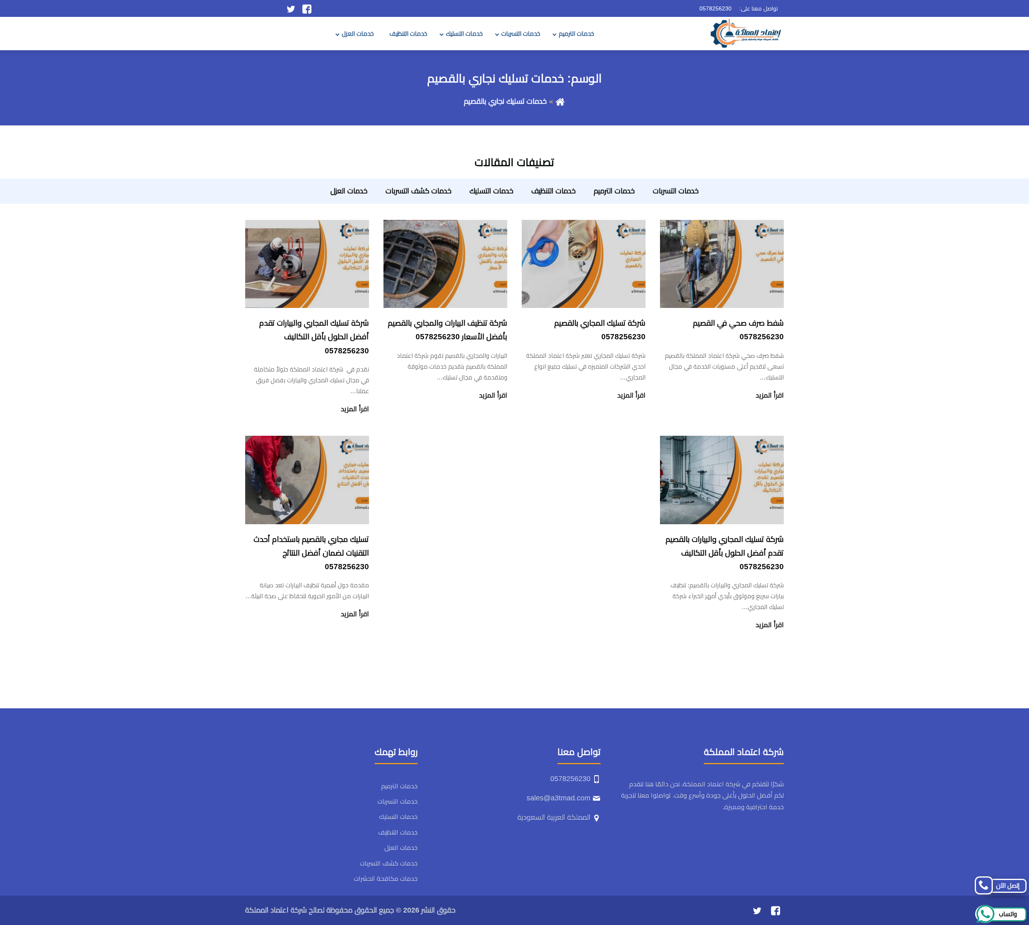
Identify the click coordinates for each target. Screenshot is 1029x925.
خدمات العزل (358, 33)
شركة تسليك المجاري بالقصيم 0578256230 (600, 330)
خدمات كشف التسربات (418, 191)
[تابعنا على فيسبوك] (307, 8)
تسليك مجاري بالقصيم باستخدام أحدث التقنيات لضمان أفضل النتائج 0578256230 (311, 553)
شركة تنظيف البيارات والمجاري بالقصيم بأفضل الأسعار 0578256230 (447, 330)
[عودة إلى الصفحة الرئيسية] (560, 101)
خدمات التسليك (464, 33)
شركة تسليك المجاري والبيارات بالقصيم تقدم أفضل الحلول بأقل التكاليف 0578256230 (725, 553)
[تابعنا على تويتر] (291, 8)
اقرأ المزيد (770, 395)
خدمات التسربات (520, 33)
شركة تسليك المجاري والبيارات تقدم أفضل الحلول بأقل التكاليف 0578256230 (314, 337)
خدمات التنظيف (408, 33)
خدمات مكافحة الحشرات (386, 878)
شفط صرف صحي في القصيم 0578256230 (738, 330)
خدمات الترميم (576, 33)
